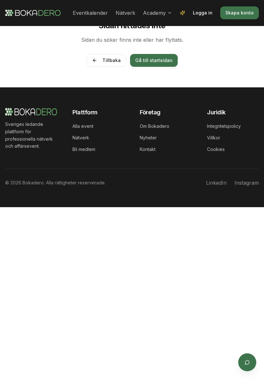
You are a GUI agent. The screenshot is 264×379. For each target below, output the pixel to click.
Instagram (246, 183)
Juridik (216, 112)
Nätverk (125, 13)
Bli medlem (83, 149)
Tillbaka (111, 60)
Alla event (82, 126)
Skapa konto (239, 12)
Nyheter (148, 137)
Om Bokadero (154, 126)
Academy (154, 13)
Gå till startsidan (154, 60)
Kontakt (148, 149)
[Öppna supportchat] (247, 362)
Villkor (213, 137)
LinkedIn (216, 183)
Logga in (202, 12)
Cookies (216, 149)
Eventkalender (90, 13)
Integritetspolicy (224, 126)
